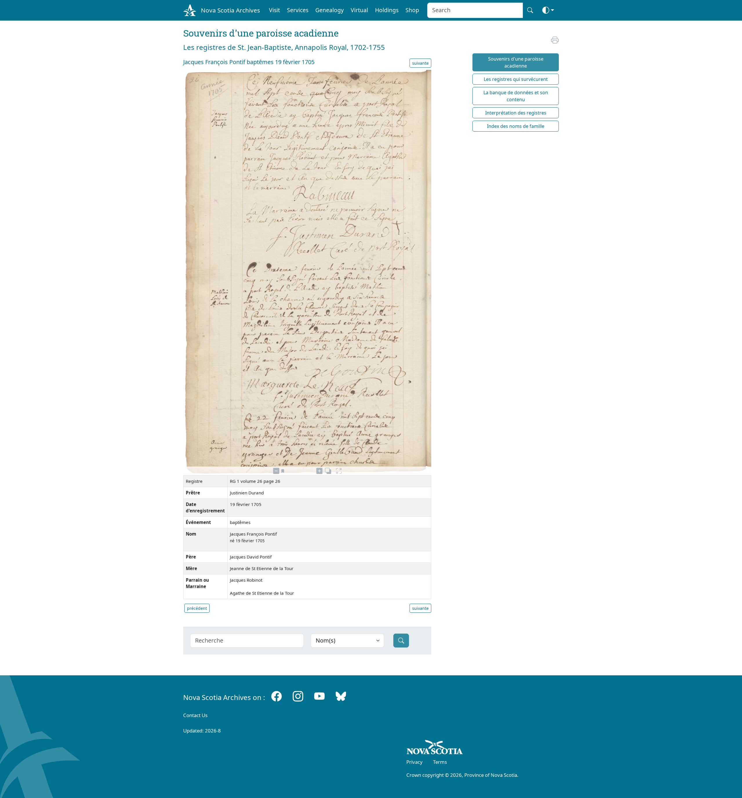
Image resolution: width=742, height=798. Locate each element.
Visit (274, 10)
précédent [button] (197, 608)
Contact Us (195, 715)
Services (297, 10)
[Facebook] (276, 696)
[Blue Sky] (341, 696)
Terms (440, 762)
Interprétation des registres (515, 113)
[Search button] (530, 10)
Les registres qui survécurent (516, 79)
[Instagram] (298, 696)
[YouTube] (319, 696)
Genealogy (329, 10)
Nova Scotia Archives (230, 10)
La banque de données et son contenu (515, 96)
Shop (412, 10)
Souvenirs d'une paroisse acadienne (515, 62)
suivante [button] (420, 63)
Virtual (359, 10)
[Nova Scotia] (434, 748)
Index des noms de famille (515, 126)
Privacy (414, 762)
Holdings (387, 10)
